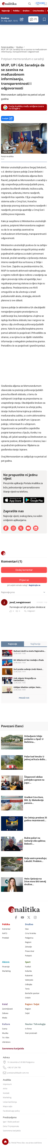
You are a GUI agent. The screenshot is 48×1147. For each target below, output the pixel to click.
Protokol (5, 938)
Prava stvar (29, 951)
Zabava (5, 1013)
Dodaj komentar (24, 569)
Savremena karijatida (13, 1048)
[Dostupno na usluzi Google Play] (34, 500)
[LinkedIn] (35, 528)
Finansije (6, 966)
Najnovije (6, 11)
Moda (4, 1018)
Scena (4, 1029)
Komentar (6, 929)
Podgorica (29, 938)
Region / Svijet (32, 1004)
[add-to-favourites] (45, 19)
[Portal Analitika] (9, 4)
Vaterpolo (29, 980)
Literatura (6, 1042)
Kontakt (6, 1093)
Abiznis (5, 962)
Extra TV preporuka (11, 1126)
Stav (27, 929)
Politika (16, 11)
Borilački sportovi (32, 993)
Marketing (6, 971)
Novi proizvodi (31, 1033)
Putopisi (28, 955)
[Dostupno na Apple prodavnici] (13, 500)
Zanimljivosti (7, 1009)
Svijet (27, 1013)
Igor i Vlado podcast (11, 1122)
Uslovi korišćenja (10, 1102)
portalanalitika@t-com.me (18, 1073)
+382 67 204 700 (14, 1067)
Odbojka (28, 984)
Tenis (27, 989)
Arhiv (5, 1088)
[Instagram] (13, 528)
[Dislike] (17, 611)
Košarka (28, 971)
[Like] (11, 611)
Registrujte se (34, 585)
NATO (4, 933)
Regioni (28, 942)
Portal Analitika (7, 47)
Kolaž (5, 1004)
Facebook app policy (11, 1111)
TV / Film (5, 1037)
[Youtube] (28, 528)
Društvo (26, 11)
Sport (28, 962)
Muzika (5, 1033)
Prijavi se (24, 580)
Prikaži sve (24, 698)
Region (28, 1009)
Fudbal (28, 966)
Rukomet (29, 975)
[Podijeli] (22, 19)
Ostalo (27, 998)
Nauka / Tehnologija (35, 1024)
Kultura (6, 1024)
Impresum (7, 1084)
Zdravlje (28, 947)
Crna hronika (38, 11)
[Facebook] (6, 528)
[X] (20, 528)
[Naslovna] (5, 1142)
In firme (28, 1029)
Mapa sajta (7, 1106)
